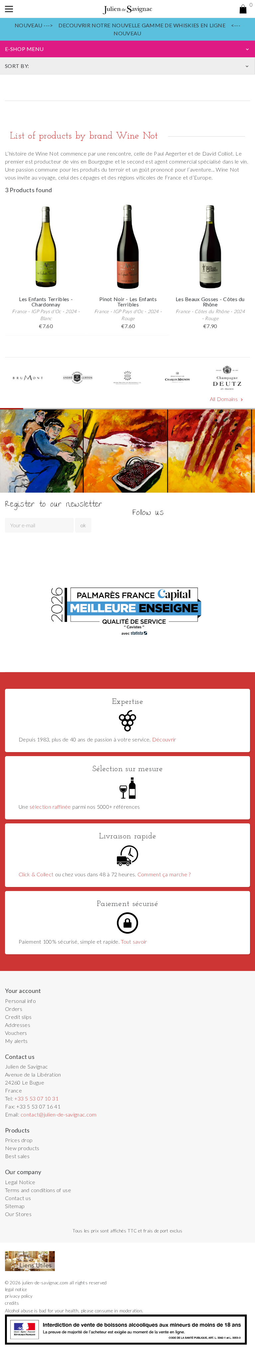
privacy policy (19, 1296)
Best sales (17, 1156)
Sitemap (15, 1206)
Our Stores (18, 1214)
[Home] (127, 9)
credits (12, 1303)
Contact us (18, 1198)
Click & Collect (36, 874)
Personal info (20, 1001)
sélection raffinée (50, 806)
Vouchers (16, 1033)
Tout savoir (134, 941)
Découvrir (164, 739)
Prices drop (19, 1140)
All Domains (227, 399)
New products (22, 1148)
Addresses (17, 1025)
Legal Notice (20, 1182)
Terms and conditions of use (38, 1190)
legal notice (16, 1289)
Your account (23, 990)
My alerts (16, 1041)
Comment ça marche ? (164, 874)
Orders (13, 1009)
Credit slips (18, 1017)
